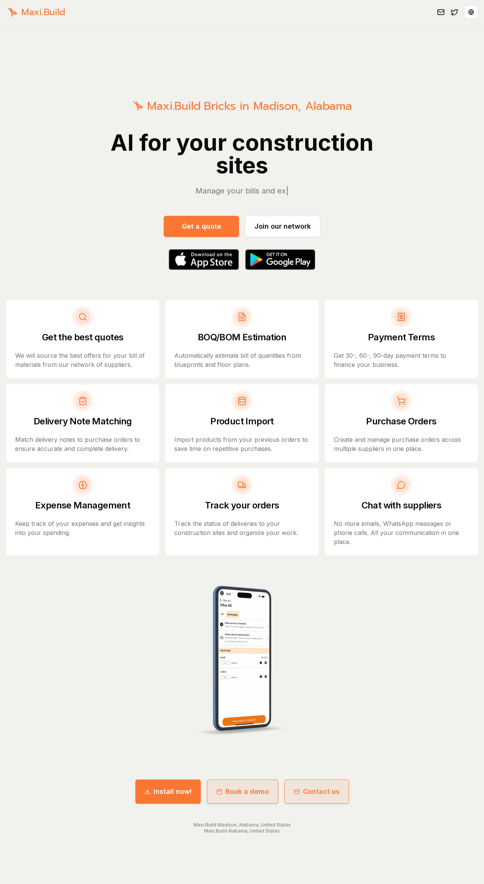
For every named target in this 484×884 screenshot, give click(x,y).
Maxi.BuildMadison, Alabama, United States (242, 825)
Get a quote (201, 226)
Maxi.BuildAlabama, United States (242, 831)
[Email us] (441, 12)
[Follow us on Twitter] (454, 12)
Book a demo (247, 791)
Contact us (321, 791)
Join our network (282, 226)
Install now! (173, 791)
